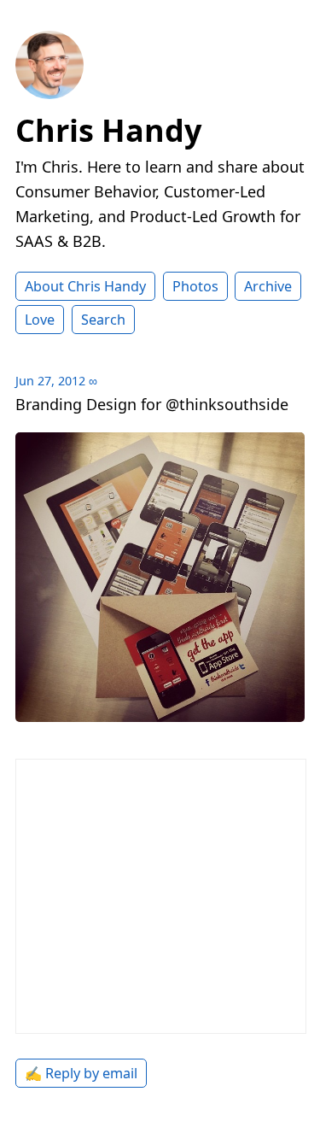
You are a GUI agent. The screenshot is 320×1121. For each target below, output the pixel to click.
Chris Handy (108, 130)
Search (103, 319)
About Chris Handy (85, 286)
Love (40, 319)
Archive (268, 286)
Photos (195, 286)
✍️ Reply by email (81, 1073)
